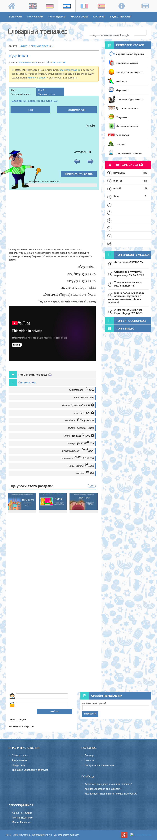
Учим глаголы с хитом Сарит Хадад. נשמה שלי (128, 311)
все (92, 485)
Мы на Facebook (21, 822)
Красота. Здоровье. (129, 99)
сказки (120, 144)
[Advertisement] (54, 219)
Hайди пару (18, 765)
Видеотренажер (120, 16)
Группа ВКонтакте (22, 817)
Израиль (122, 90)
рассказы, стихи (127, 62)
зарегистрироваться (69, 70)
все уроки (15, 16)
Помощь (89, 755)
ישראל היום (123, 135)
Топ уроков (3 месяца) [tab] (133, 254)
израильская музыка (130, 53)
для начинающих (28, 62)
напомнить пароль (21, 726)
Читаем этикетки (127, 126)
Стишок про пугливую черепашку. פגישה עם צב (129, 273)
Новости (89, 760)
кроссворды (79, 16)
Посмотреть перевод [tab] (30, 374)
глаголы (99, 16)
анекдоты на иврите (129, 72)
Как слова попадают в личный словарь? (108, 784)
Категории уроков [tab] (130, 45)
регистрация (17, 719)
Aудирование (19, 760)
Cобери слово (20, 755)
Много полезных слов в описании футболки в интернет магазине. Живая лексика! (126, 298)
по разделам (56, 16)
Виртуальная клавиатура (99, 765)
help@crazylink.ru (41, 835)
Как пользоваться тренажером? (103, 788)
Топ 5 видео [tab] (125, 328)
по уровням (35, 16)
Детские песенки (42, 46)
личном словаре (37, 77)
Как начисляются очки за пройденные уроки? (111, 793)
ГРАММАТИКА (17, 23)
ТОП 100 (34, 23)
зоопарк (121, 81)
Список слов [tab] (24, 382)
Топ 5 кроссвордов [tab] (131, 320)
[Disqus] (54, 640)
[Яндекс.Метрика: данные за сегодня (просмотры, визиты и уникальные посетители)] (140, 835)
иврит (23, 46)
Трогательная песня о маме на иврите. (127, 284)
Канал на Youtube (22, 812)
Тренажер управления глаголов (30, 769)
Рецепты (122, 117)
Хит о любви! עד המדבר (128, 262)
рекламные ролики (129, 153)
